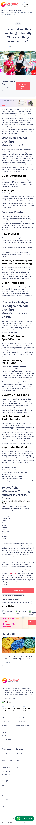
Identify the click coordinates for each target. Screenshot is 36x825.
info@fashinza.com (19, 702)
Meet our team (20, 757)
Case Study (5, 736)
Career (18, 760)
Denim (4, 796)
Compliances (6, 721)
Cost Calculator (6, 739)
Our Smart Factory (21, 721)
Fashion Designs (7, 753)
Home (3, 10)
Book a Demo (18, 591)
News (17, 764)
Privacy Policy (7, 818)
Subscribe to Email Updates (23, 86)
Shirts (4, 785)
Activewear (5, 803)
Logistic (4, 725)
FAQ (17, 767)
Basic (3, 806)
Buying (18, 10)
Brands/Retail (6, 775)
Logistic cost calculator (8, 728)
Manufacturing (10, 10)
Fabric (4, 757)
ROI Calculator (6, 743)
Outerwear (5, 799)
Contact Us (19, 753)
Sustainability (6, 732)
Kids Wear (5, 792)
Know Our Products (8, 760)
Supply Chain (6, 764)
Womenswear (6, 788)
